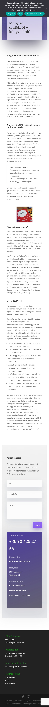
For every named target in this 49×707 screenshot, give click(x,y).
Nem (20, 14)
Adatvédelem (10, 677)
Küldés (37, 525)
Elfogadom (11, 14)
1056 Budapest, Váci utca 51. (16, 667)
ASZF (7, 680)
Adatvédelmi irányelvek (34, 14)
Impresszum (10, 683)
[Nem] (46, 8)
